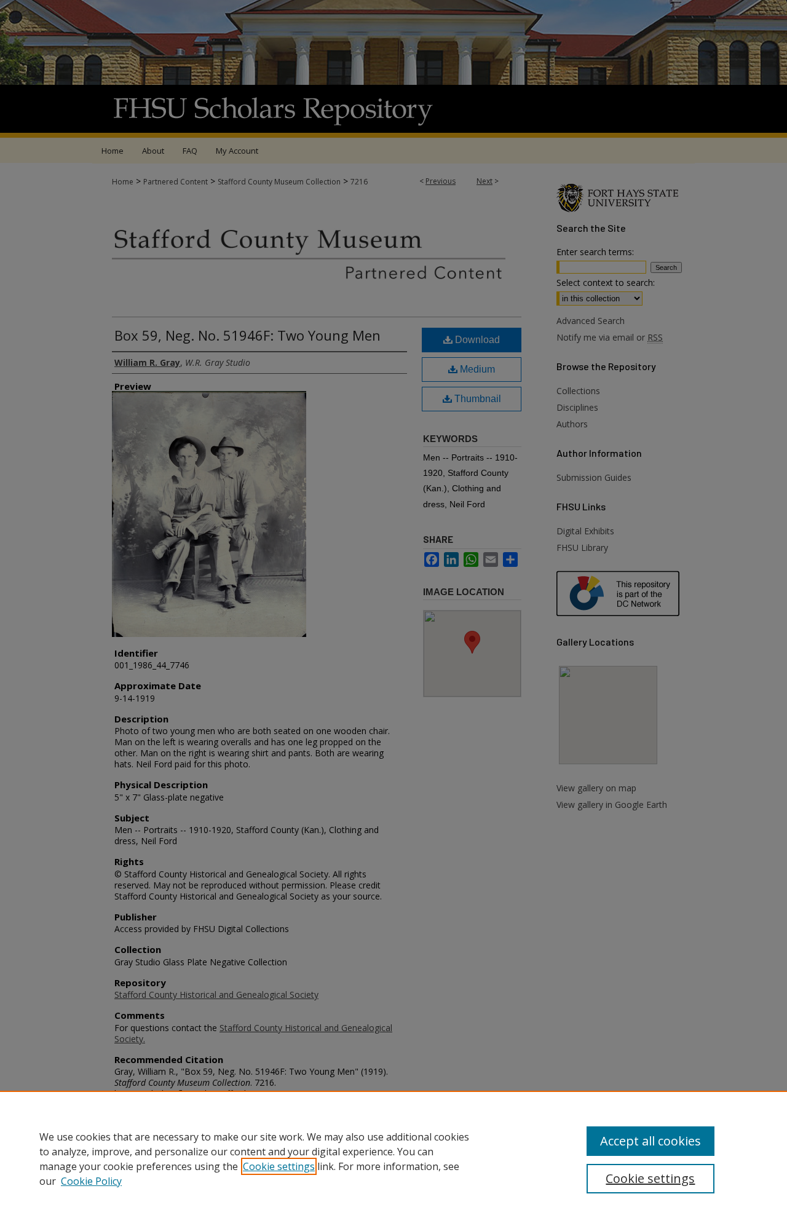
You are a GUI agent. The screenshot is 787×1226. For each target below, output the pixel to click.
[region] (393, 1158)
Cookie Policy (91, 1181)
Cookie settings (279, 1166)
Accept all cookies (650, 1141)
